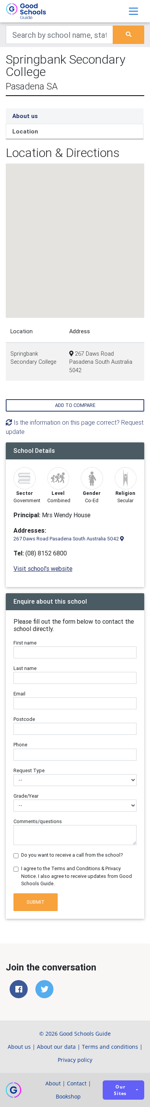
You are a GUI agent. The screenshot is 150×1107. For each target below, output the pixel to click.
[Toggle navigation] (133, 11)
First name (25, 643)
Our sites (120, 1090)
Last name (25, 668)
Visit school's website (42, 568)
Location (25, 131)
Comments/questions (37, 821)
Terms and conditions (110, 1046)
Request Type (29, 770)
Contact (77, 1083)
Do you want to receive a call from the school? (72, 855)
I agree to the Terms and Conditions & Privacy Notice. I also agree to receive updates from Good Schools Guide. (76, 875)
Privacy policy (75, 1059)
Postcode (24, 719)
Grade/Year (25, 796)
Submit (36, 902)
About (53, 1083)
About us (25, 116)
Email (19, 693)
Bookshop (68, 1096)
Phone (20, 744)
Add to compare (75, 405)
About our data (56, 1046)
